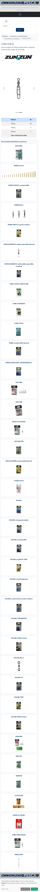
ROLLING (19, 500)
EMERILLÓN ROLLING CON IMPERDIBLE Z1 (19, 362)
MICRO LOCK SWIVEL (19, 421)
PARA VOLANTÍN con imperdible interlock (19, 461)
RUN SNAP (18, 736)
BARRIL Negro (18, 205)
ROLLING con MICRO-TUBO (18, 559)
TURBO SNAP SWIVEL (19, 835)
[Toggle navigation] (6, 21)
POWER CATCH (19, 481)
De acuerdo (34, 889)
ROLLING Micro (19, 658)
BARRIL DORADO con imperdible (18, 185)
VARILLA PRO (19, 854)
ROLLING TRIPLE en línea (19, 717)
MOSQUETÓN (18, 441)
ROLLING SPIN (18, 697)
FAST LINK (19, 382)
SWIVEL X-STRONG (19, 815)
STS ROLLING (19, 795)
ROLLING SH (19, 677)
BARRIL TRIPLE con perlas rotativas (19, 224)
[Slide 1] (20, 112)
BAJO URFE (18, 146)
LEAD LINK (19, 402)
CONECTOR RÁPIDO (18, 303)
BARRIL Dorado (19, 165)
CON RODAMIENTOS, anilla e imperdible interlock (19, 244)
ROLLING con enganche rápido (18, 520)
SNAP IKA (19, 756)
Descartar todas (25, 889)
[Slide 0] (17, 112)
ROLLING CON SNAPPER (19, 618)
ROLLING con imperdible (19, 540)
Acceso (19, 30)
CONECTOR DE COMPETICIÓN (18, 284)
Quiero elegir (4, 889)
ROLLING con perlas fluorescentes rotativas (19, 599)
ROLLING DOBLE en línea (19, 638)
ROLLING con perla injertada (19, 579)
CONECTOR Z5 (18, 323)
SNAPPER (19, 776)
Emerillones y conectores (12, 38)
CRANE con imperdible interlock (19, 343)
